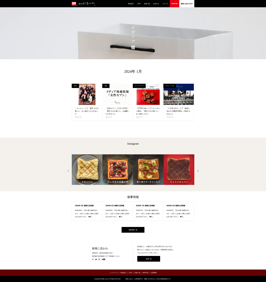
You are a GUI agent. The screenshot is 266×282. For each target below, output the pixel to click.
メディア (165, 4)
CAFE (139, 4)
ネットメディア (139, 86)
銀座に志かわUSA (187, 4)
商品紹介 (131, 4)
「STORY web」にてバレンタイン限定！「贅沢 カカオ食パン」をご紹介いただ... (148, 111)
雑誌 (75, 86)
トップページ (114, 273)
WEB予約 (174, 4)
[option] (87, 169)
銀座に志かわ (100, 248)
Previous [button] (68, 171)
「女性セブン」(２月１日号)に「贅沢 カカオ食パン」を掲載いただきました (117, 111)
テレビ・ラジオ (169, 86)
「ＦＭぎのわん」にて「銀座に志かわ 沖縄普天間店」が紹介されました (178, 111)
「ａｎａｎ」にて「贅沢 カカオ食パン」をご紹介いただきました (87, 111)
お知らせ (156, 4)
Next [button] (198, 171)
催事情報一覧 (133, 230)
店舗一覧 (147, 4)
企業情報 (154, 273)
